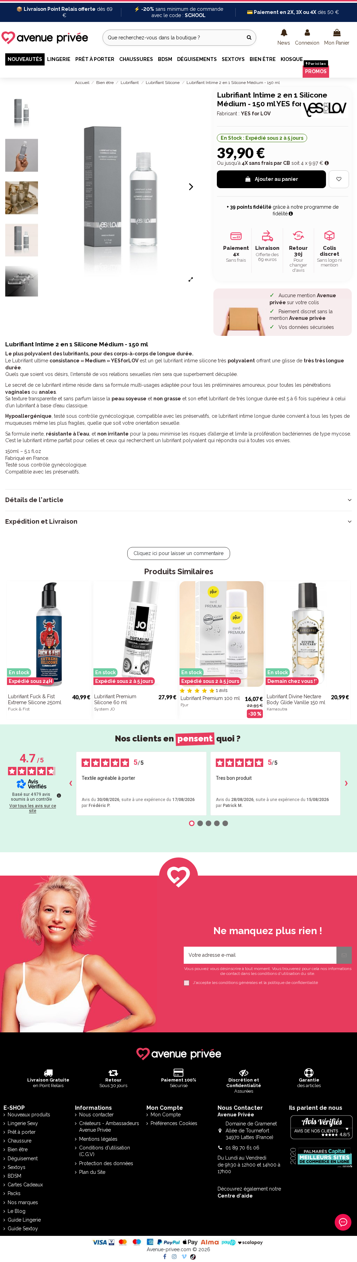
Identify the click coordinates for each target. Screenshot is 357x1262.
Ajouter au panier (276, 179)
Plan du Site (92, 1172)
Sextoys (16, 1167)
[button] (284, 37)
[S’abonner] (344, 955)
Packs (14, 1193)
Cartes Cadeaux (25, 1184)
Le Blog (16, 1211)
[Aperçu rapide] (86, 676)
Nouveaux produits (29, 1114)
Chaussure (19, 1141)
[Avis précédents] (70, 783)
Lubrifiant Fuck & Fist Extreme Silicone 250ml (34, 699)
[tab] (178, 500)
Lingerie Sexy (23, 1123)
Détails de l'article (34, 500)
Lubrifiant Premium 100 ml (210, 698)
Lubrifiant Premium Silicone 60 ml (115, 699)
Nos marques (23, 1202)
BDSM (14, 1176)
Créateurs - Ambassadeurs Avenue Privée (109, 1127)
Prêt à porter (22, 1132)
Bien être (18, 1149)
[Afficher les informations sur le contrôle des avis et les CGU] (59, 795)
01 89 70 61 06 (242, 1148)
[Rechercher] (249, 37)
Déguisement (23, 1158)
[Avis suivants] (346, 783)
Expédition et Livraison (41, 521)
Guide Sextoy (23, 1228)
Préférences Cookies (174, 1123)
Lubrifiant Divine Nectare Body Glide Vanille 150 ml (296, 699)
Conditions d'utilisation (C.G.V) (104, 1151)
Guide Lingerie (24, 1220)
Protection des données (106, 1163)
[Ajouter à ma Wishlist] (339, 179)
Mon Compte (166, 1114)
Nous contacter (96, 1114)
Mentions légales (98, 1139)
